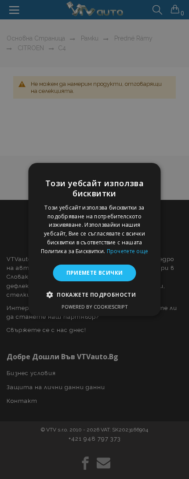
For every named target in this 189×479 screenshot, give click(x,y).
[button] (94, 294)
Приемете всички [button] (94, 272)
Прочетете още (128, 251)
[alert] (94, 239)
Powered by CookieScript (95, 306)
